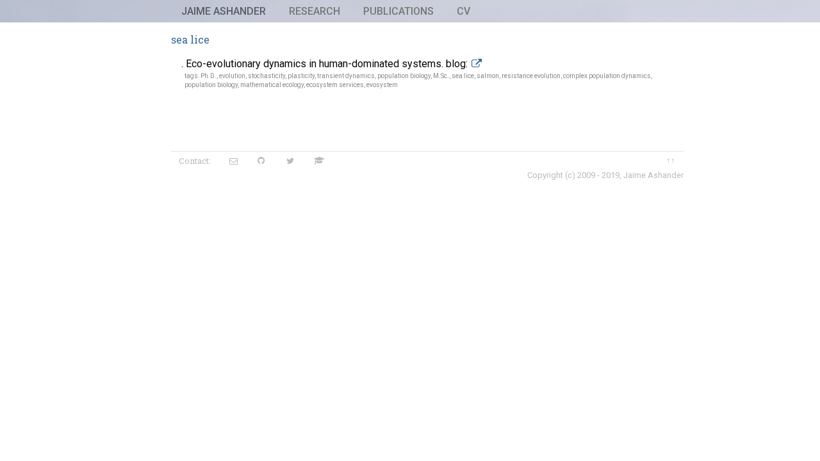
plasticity (301, 75)
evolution (232, 75)
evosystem (382, 84)
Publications (398, 11)
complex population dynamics (607, 75)
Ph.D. (209, 75)
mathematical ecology (272, 84)
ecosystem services (335, 84)
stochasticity (266, 75)
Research (314, 11)
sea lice (463, 75)
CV (463, 11)
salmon (488, 75)
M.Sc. (441, 75)
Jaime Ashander (223, 11)
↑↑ (670, 160)
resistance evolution (531, 75)
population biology (403, 75)
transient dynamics (346, 75)
